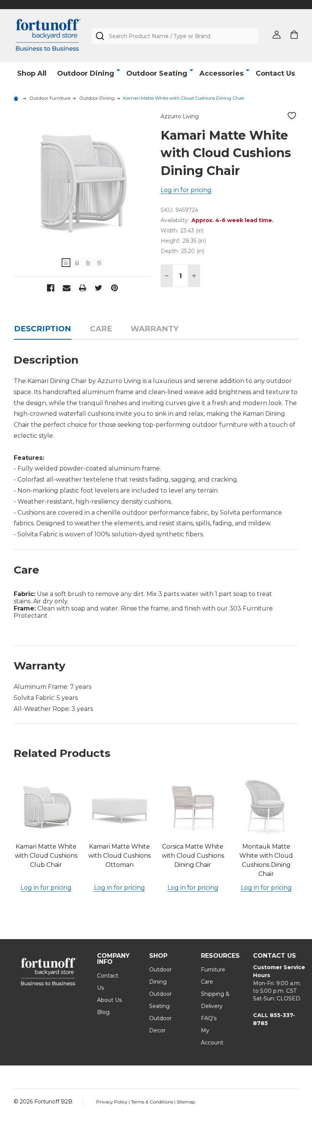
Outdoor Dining (85, 73)
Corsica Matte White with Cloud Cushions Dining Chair (193, 855)
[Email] (66, 288)
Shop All (31, 73)
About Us (109, 1000)
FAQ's (208, 1018)
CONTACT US (274, 955)
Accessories (221, 73)
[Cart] (294, 34)
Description (42, 328)
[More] (118, 70)
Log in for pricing (186, 190)
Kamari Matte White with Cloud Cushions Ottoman (119, 855)
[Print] (82, 288)
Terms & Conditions (152, 1102)
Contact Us (275, 73)
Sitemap (186, 1102)
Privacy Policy (112, 1102)
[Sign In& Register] (276, 34)
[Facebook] (50, 288)
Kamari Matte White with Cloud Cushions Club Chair (46, 855)
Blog (103, 1012)
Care (101, 328)
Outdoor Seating (156, 73)
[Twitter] (98, 288)
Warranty (154, 328)
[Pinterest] (114, 288)
